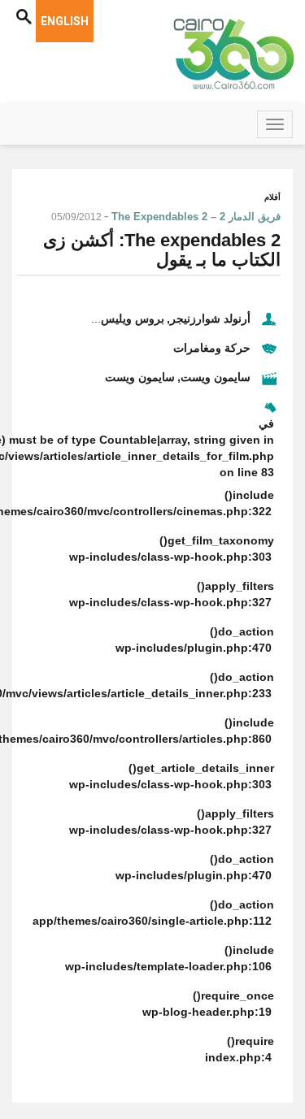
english (65, 21)
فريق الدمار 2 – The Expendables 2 (196, 216)
